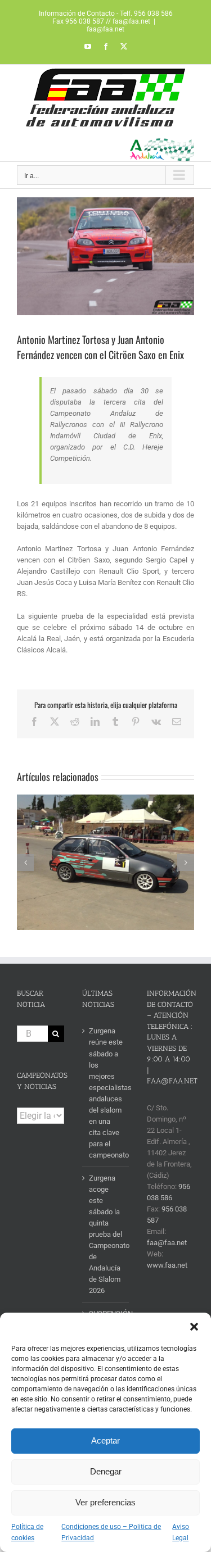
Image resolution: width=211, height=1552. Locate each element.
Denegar (106, 1471)
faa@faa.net (105, 29)
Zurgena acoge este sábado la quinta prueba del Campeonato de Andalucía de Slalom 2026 (106, 1234)
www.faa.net (167, 1265)
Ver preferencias (105, 1502)
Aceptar (105, 1440)
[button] (194, 1326)
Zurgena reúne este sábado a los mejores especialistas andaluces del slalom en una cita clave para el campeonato (106, 1093)
